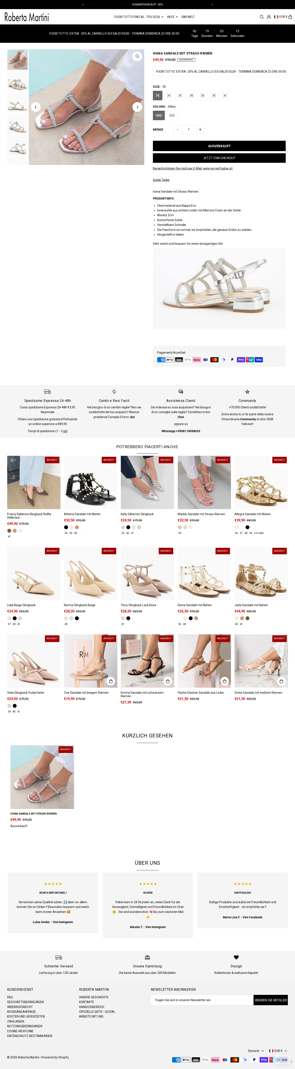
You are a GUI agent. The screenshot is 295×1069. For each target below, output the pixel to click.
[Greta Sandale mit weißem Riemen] (261, 661)
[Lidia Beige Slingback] (33, 573)
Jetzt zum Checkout (219, 158)
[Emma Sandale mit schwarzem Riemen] (147, 661)
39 (202, 95)
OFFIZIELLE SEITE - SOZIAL (97, 1011)
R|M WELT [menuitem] (188, 17)
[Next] (212, 4)
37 (180, 95)
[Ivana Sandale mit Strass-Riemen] (42, 777)
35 (157, 95)
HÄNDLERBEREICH (91, 1007)
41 (225, 95)
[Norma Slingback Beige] (90, 573)
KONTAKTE (86, 1002)
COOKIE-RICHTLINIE (20, 1031)
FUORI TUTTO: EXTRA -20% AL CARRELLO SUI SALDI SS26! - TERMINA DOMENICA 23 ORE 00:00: (221, 71)
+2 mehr (259, 533)
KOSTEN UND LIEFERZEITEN (26, 1016)
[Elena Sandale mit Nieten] (204, 573)
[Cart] (290, 17)
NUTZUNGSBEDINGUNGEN (24, 1026)
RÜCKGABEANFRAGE (21, 1011)
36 (168, 95)
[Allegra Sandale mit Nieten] (261, 482)
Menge (158, 129)
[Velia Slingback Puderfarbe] (33, 661)
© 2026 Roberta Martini (23, 1057)
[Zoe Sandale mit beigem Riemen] (90, 661)
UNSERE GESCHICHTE (94, 997)
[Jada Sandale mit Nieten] (261, 573)
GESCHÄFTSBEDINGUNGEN (25, 1002)
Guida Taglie (161, 180)
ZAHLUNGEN (15, 1021)
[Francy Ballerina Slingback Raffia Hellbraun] (33, 482)
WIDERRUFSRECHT (20, 1007)
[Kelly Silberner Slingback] (147, 482)
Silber (158, 115)
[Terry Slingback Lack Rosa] (147, 573)
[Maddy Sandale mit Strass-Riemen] (204, 482)
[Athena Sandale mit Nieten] (90, 482)
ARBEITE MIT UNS (91, 1016)
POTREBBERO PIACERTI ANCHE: (147, 446)
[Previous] (83, 4)
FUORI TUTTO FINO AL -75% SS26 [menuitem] (137, 17)
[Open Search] (262, 17)
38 (191, 95)
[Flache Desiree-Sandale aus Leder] (204, 661)
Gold (172, 115)
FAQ (10, 997)
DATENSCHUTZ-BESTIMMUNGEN (29, 1036)
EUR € (283, 17)
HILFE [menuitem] (170, 17)
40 (213, 95)
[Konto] (269, 17)
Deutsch (253, 1051)
